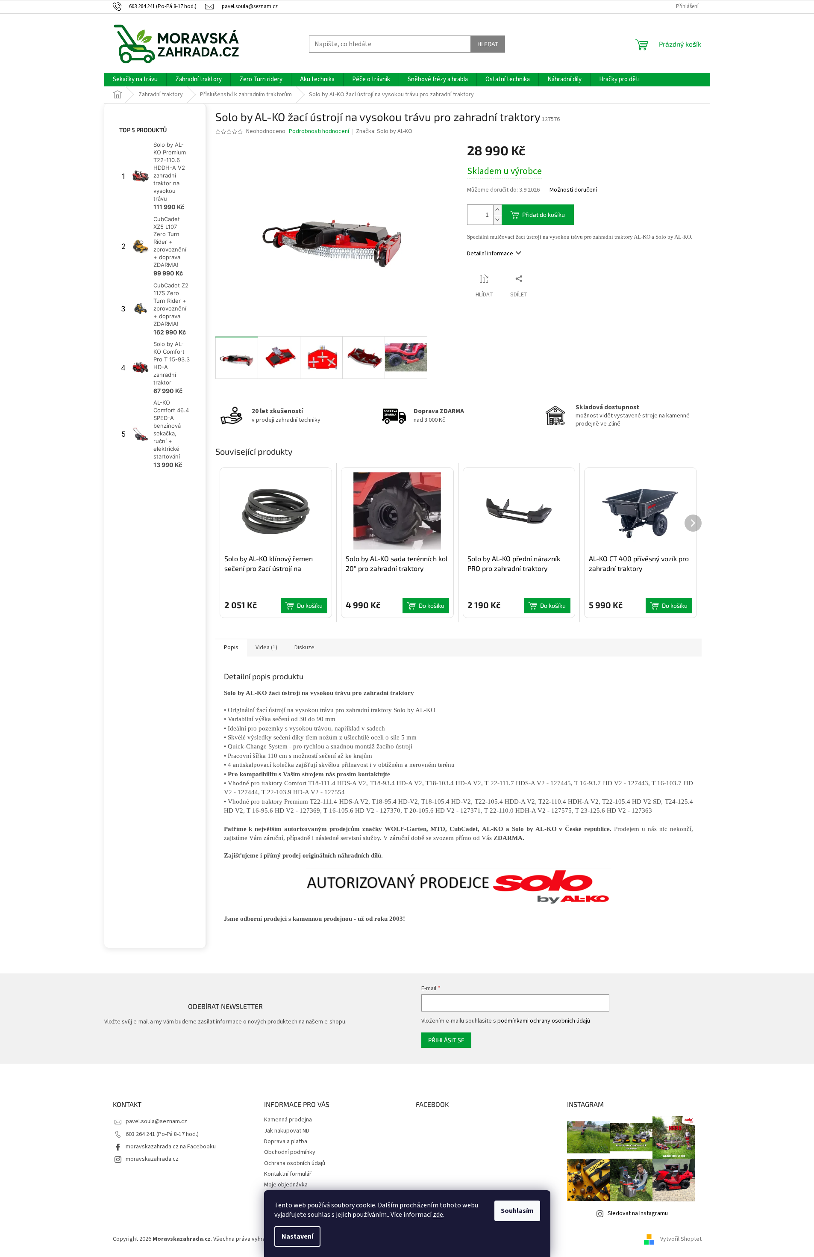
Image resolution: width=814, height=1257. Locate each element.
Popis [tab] (231, 647)
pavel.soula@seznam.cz (156, 1121)
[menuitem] (135, 79)
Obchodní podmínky (289, 1152)
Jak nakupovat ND (286, 1131)
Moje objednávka (286, 1184)
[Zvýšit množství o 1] (497, 210)
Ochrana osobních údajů (294, 1163)
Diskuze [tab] (304, 647)
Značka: (384, 131)
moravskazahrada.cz (152, 1159)
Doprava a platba (285, 1141)
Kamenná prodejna (288, 1119)
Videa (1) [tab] (266, 647)
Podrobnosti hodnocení (319, 131)
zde (438, 1214)
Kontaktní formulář (287, 1174)
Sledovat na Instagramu (638, 1213)
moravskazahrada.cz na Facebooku (171, 1146)
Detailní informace (490, 253)
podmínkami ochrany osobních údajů (543, 1021)
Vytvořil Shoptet (681, 1239)
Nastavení (297, 1236)
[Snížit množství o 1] (497, 220)
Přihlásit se (446, 1040)
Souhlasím (517, 1211)
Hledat (487, 43)
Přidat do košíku (543, 214)
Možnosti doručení (573, 190)
